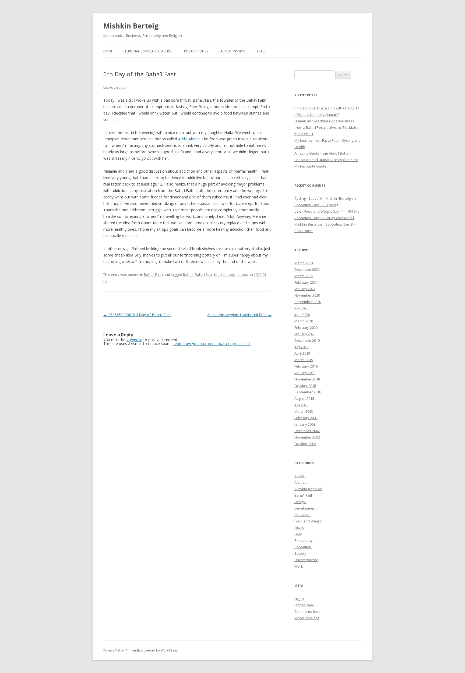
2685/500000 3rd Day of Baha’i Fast (137, 314)
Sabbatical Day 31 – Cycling (316, 204)
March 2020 (303, 321)
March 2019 (303, 359)
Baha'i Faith (153, 274)
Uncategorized (306, 559)
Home (108, 51)
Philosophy (303, 540)
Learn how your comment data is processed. (211, 343)
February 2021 (306, 282)
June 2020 (302, 314)
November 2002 (307, 437)
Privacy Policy (196, 51)
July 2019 (301, 346)
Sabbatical (303, 546)
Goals (299, 527)
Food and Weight (308, 521)
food (218, 274)
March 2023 (303, 263)
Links (261, 51)
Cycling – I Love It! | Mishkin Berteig (322, 198)
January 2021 (304, 288)
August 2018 (304, 398)
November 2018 (307, 379)
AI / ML (299, 475)
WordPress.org (306, 617)
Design (300, 501)
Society (300, 553)
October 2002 (305, 443)
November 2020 (307, 295)
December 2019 (307, 340)
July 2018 (301, 405)
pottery (229, 274)
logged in (134, 339)
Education (302, 514)
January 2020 (304, 334)
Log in (299, 598)
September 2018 (307, 392)
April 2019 (302, 353)
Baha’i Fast (203, 274)
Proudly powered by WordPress (153, 650)
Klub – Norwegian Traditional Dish (239, 314)
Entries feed (304, 605)
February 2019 (306, 366)
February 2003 (306, 417)
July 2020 (301, 308)
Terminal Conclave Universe (148, 51)
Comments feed (307, 611)
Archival (300, 482)
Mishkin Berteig (130, 26)
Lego (298, 534)
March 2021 (303, 275)
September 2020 (307, 301)
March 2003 (303, 411)
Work (298, 566)
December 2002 (307, 430)
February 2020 (306, 327)
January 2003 (304, 424)
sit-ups (242, 274)
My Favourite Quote (310, 166)
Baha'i (188, 274)
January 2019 (304, 372)
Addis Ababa (189, 138)
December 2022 (307, 269)
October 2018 (305, 385)
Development (305, 508)
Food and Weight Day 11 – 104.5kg (331, 211)
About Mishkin (232, 51)
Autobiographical (308, 488)
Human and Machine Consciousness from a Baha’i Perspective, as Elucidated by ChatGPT (327, 127)
